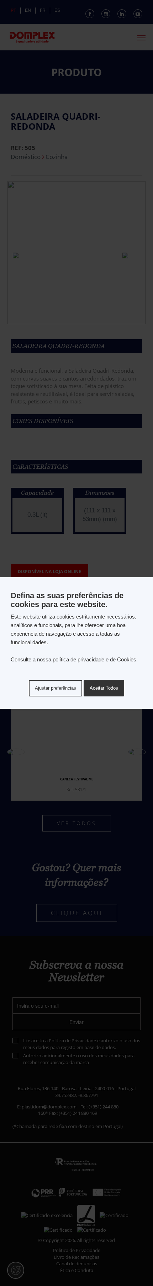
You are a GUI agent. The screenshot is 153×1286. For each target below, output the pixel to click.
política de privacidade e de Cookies (94, 659)
